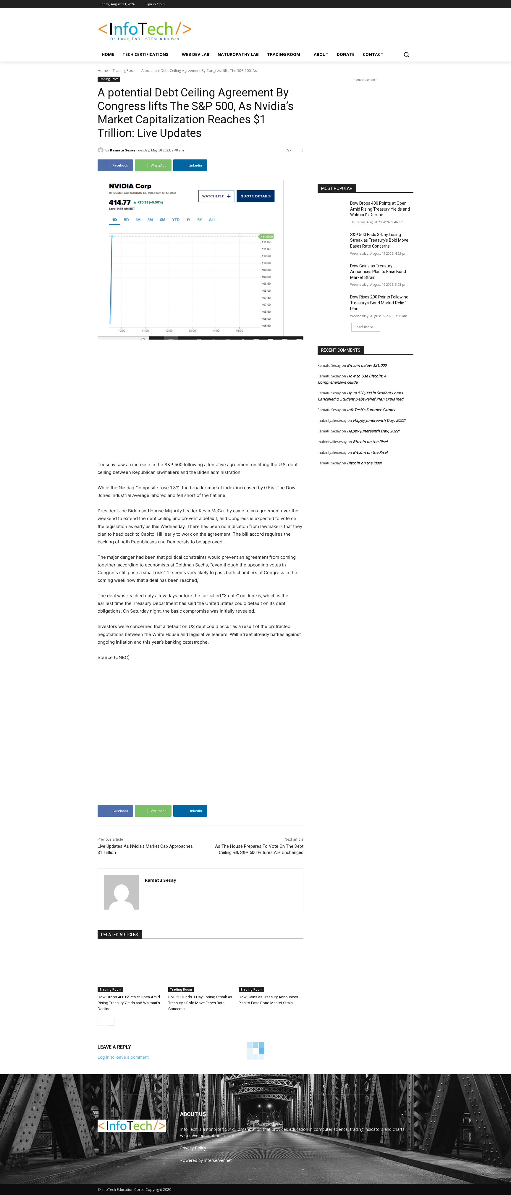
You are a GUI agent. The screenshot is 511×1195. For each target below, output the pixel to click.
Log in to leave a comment (123, 1057)
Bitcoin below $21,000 (367, 365)
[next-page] (110, 1022)
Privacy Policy (193, 1148)
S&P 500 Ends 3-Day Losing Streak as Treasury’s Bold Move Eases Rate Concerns (200, 1003)
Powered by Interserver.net (206, 1160)
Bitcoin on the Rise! (370, 441)
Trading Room (125, 70)
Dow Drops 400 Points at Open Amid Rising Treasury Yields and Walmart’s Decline (129, 1003)
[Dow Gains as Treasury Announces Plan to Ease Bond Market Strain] (271, 969)
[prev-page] (101, 1022)
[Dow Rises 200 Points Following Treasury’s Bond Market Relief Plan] (332, 304)
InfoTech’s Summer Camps (371, 409)
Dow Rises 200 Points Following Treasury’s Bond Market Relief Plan (379, 303)
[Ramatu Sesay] (101, 150)
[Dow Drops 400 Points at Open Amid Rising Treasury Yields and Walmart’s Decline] (130, 969)
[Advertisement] (299, 30)
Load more (364, 327)
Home (103, 70)
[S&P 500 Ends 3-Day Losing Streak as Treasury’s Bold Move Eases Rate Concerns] (200, 969)
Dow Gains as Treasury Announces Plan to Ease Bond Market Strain (378, 272)
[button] (406, 54)
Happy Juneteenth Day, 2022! (379, 420)
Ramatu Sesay (122, 150)
